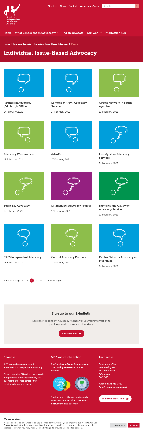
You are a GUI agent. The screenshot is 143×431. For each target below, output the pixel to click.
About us (52, 6)
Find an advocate (22, 44)
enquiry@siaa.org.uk (116, 387)
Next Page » (56, 280)
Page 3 (74, 44)
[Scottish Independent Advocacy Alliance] (13, 15)
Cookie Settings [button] (118, 425)
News (63, 6)
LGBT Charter (62, 400)
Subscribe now (69, 333)
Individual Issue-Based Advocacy (51, 44)
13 (48, 280)
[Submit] (137, 6)
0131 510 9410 (114, 383)
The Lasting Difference (63, 367)
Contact (73, 6)
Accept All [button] (134, 425)
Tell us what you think (113, 398)
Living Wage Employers (72, 364)
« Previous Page (12, 280)
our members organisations (18, 380)
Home (7, 44)
